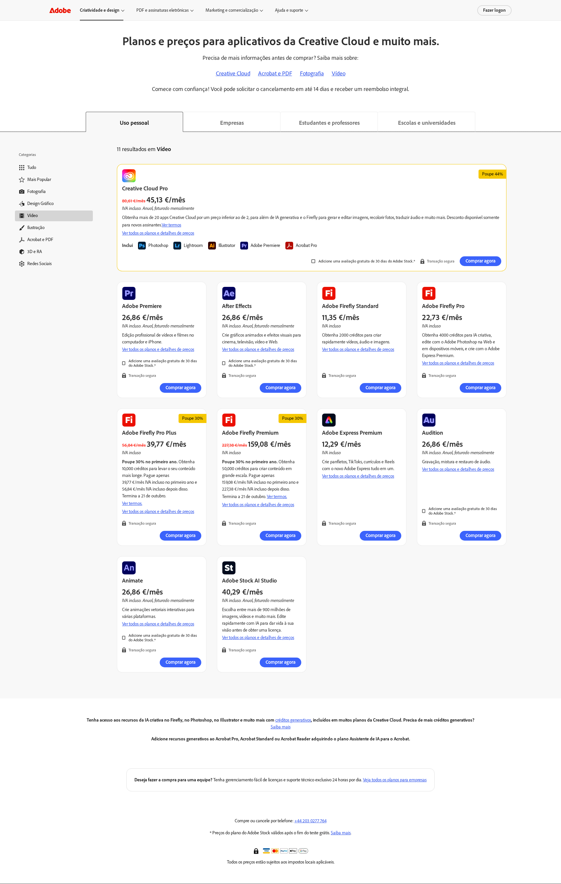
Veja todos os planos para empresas (395, 780)
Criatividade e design (99, 10)
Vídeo (338, 73)
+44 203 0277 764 (310, 821)
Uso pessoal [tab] (134, 122)
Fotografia (312, 73)
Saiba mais (281, 727)
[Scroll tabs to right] (556, 122)
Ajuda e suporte (289, 10)
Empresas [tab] (232, 122)
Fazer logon (494, 10)
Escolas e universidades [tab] (426, 122)
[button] (257, 850)
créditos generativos (293, 720)
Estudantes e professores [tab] (329, 122)
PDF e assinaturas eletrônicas (162, 10)
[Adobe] (60, 10)
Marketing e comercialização (232, 10)
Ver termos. (132, 503)
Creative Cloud (233, 73)
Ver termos (171, 225)
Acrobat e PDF (275, 73)
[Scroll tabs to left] (5, 122)
